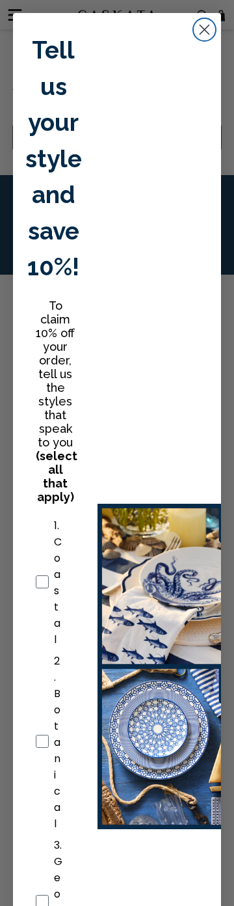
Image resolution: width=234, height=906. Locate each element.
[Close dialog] (204, 29)
